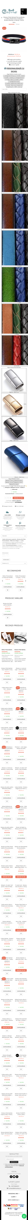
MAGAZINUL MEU (13, 1193)
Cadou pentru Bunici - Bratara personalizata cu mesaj (7, 905)
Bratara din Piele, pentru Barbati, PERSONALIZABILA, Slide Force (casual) (8, 604)
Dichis (14, 22)
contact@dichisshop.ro (15, 1188)
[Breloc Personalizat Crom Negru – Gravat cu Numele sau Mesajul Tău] (7, 638)
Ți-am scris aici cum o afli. (19, 486)
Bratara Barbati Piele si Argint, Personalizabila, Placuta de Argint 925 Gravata (7, 1133)
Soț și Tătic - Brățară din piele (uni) (21, 922)
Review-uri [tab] (5, 563)
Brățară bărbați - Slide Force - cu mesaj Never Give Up (21, 807)
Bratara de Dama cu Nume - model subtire (21, 709)
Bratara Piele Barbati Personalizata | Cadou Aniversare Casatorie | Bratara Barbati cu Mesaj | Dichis (7, 958)
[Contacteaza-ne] (22, 13)
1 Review (17, 24)
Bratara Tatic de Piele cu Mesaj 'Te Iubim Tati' (21, 1133)
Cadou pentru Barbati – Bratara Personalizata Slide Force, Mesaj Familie (7, 709)
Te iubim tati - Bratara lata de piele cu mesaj (21, 885)
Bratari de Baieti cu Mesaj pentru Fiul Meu (21, 828)
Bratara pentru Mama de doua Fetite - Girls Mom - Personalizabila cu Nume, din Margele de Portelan (7, 866)
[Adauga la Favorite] (7, 590)
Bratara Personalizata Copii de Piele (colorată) (21, 979)
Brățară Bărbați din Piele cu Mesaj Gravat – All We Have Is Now (7, 807)
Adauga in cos (18, 498)
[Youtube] (14, 1176)
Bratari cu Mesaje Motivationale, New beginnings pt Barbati (7, 1036)
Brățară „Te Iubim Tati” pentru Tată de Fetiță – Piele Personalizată (7, 885)
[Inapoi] (1, 18)
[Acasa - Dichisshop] (10, 11)
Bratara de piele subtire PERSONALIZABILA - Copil (7, 787)
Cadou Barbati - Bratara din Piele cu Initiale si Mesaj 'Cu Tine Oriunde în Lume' (7, 939)
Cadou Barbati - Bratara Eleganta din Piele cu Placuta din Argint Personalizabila (21, 787)
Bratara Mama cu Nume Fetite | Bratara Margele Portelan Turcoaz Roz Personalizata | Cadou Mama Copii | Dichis (7, 1019)
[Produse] (22, 10)
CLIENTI (13, 1197)
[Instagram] (17, 1176)
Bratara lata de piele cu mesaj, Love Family (21, 1075)
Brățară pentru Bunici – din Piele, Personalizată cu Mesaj (21, 1000)
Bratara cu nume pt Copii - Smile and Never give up (21, 668)
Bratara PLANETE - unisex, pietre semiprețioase (21, 1113)
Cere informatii (19, 506)
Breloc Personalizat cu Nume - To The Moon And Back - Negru (20, 576)
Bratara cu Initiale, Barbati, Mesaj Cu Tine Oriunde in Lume (21, 1036)
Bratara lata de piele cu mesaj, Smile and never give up (21, 1094)
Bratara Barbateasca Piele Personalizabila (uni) (7, 747)
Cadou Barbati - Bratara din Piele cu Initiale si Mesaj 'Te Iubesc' (7, 728)
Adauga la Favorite (7, 506)
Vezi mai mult (6, 559)
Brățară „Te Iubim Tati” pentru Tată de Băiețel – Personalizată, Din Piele (21, 768)
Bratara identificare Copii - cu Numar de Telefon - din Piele (21, 688)
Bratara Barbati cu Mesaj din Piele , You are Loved (21, 958)
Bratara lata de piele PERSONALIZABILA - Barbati (7, 1094)
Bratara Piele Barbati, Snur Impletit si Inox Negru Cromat (7, 668)
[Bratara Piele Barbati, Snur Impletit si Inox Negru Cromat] (20, 638)
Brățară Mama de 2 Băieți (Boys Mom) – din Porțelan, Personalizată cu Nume (21, 866)
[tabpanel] (14, 39)
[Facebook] (11, 1176)
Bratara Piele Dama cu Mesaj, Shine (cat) (21, 905)
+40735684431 (14, 1186)
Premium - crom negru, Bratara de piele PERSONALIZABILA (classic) (21, 747)
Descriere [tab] (4, 536)
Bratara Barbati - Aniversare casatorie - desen (7, 922)
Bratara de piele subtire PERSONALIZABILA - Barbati (7, 828)
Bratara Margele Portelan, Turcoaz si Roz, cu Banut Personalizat (7, 1055)
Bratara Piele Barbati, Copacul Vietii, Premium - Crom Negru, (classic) (7, 1113)
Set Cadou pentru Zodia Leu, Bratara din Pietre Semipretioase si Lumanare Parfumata (7, 979)
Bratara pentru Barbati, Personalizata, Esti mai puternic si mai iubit (21, 728)
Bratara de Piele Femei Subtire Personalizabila (7, 847)
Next (25, 40)
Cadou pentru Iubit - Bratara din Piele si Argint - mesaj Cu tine (7, 1075)
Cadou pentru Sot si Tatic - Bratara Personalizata (7, 688)
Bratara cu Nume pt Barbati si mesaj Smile (7, 768)
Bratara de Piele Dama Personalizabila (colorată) (7, 1000)
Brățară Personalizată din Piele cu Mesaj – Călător (21, 1019)
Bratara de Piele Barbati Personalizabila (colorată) (21, 847)
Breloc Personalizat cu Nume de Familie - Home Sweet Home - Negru (7, 576)
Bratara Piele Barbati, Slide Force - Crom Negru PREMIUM (21, 1055)
